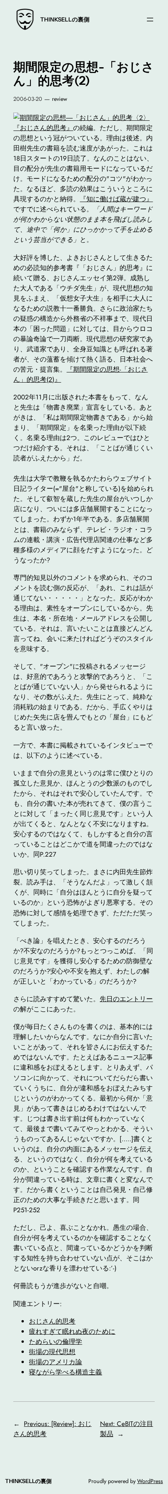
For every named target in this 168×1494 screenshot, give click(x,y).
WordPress (150, 1481)
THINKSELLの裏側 (64, 19)
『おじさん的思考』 (43, 127)
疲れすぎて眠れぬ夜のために (72, 1331)
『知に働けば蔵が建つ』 (116, 199)
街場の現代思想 (52, 1351)
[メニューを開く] (150, 19)
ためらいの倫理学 (55, 1341)
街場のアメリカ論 (55, 1362)
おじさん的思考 (52, 1321)
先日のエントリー (126, 999)
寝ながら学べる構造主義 (65, 1372)
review (59, 99)
